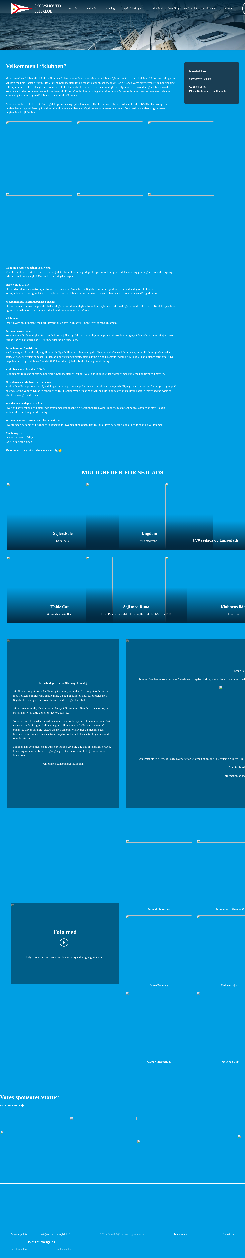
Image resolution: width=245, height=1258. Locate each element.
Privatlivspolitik (19, 1234)
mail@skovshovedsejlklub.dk (209, 91)
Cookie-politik (63, 1248)
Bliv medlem (181, 1234)
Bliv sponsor (10, 1105)
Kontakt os (228, 1234)
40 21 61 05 (199, 87)
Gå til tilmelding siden (19, 441)
